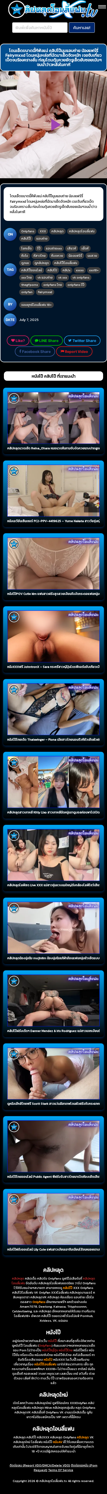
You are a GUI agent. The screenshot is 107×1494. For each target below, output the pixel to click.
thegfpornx (29, 284)
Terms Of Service (60, 1470)
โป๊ (39, 248)
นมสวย (92, 255)
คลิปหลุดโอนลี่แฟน (82, 231)
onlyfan (26, 292)
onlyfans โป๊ (76, 284)
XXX (43, 231)
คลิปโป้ (52, 270)
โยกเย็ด (26, 248)
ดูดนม (25, 263)
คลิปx (66, 270)
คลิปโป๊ (26, 238)
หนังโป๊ (52, 1341)
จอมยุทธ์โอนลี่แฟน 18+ (36, 304)
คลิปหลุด (57, 231)
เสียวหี (71, 248)
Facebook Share (36, 351)
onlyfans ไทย (52, 284)
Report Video (76, 351)
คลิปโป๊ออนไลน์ (31, 270)
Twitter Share (84, 340)
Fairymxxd (45, 292)
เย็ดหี (85, 248)
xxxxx (80, 270)
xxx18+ (94, 270)
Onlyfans (27, 231)
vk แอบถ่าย (45, 277)
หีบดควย (57, 255)
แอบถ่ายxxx (54, 248)
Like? (20, 340)
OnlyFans (45, 1345)
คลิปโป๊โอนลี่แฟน (65, 263)
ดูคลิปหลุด (42, 263)
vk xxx (62, 277)
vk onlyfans (80, 277)
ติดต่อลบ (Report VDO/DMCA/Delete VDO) (40, 1465)
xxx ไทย (26, 277)
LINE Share (48, 340)
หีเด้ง (24, 255)
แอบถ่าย (42, 238)
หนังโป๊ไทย (66, 1350)
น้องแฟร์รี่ (75, 255)
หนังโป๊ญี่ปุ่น (50, 1350)
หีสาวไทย (40, 255)
